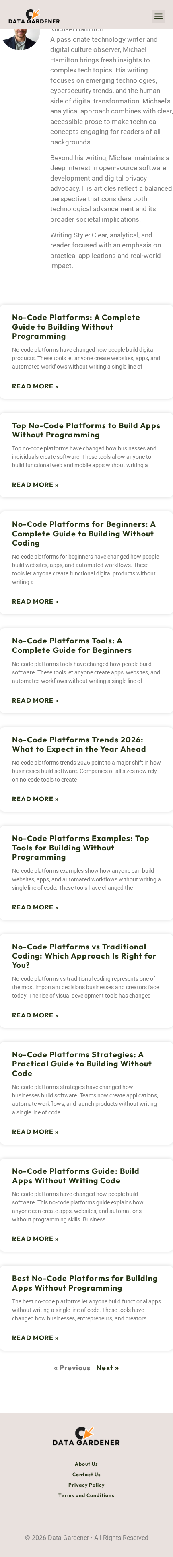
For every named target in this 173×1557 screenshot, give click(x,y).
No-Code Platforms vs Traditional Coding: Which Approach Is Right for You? (84, 956)
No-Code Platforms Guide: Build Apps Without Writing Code (76, 1175)
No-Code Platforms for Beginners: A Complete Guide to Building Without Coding (84, 533)
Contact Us (86, 1474)
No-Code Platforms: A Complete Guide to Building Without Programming (76, 326)
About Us (86, 1464)
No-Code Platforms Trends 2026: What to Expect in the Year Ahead (79, 744)
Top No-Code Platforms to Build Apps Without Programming (86, 430)
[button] (158, 16)
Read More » (35, 386)
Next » (107, 1367)
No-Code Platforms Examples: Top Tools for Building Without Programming (81, 847)
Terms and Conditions (86, 1495)
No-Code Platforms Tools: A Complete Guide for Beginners (72, 645)
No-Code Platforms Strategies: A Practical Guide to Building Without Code (82, 1064)
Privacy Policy (86, 1485)
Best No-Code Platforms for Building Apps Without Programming (85, 1282)
